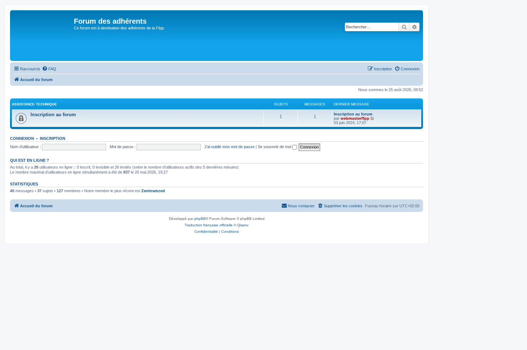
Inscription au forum (53, 114)
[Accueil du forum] (43, 35)
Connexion (22, 138)
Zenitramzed (153, 191)
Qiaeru (242, 225)
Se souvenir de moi (275, 147)
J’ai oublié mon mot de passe (229, 147)
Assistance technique (34, 104)
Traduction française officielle (209, 225)
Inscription (52, 138)
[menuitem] (49, 69)
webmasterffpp (355, 118)
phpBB (200, 219)
